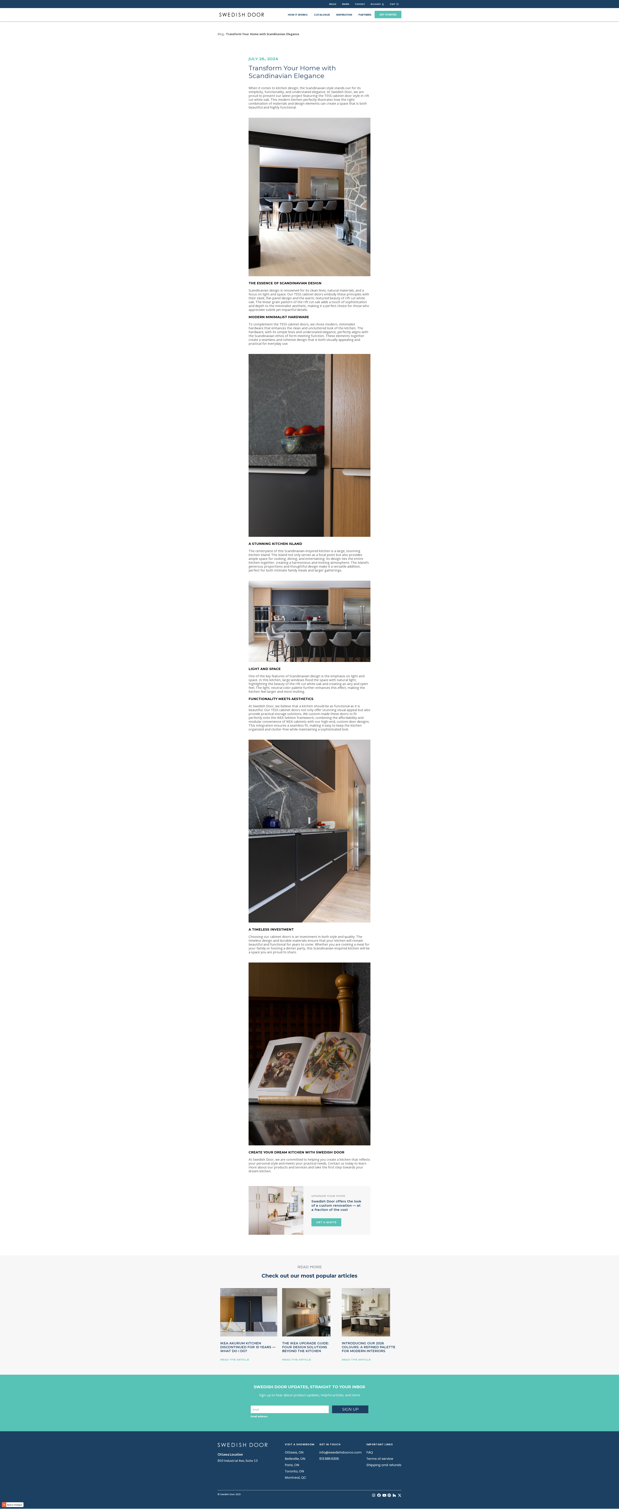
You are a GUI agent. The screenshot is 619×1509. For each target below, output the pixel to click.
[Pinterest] (389, 1495)
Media (345, 4)
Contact (360, 4)
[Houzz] (394, 1495)
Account (376, 4)
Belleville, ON (295, 1458)
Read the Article (234, 1359)
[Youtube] (384, 1495)
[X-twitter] (399, 1495)
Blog (221, 34)
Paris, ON (292, 1465)
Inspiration (344, 15)
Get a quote (326, 1222)
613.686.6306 (329, 1458)
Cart (392, 4)
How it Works (298, 15)
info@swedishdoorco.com (340, 1452)
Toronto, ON (294, 1471)
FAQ (369, 1452)
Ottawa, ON (294, 1452)
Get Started (388, 14)
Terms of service (379, 1458)
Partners (365, 15)
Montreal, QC (295, 1477)
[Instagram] (374, 1495)
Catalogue (322, 15)
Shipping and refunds (383, 1465)
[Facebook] (379, 1495)
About (332, 4)
